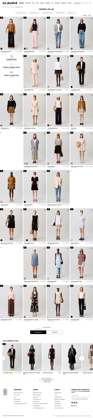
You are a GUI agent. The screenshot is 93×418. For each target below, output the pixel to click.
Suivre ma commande (18, 392)
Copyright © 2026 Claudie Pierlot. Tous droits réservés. (13, 415)
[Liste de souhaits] (21, 18)
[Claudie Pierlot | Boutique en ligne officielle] (10, 3)
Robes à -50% (71, 12)
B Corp (55, 394)
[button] (21, 3)
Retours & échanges (37, 394)
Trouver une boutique (58, 408)
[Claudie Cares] (5, 392)
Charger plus (38, 332)
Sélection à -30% (34, 12)
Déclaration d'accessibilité (59, 399)
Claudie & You (36, 397)
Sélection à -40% (20, 12)
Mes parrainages (36, 405)
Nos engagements (58, 397)
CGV (54, 415)
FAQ (14, 397)
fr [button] (82, 3)
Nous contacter (17, 394)
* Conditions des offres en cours (20, 403)
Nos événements (57, 403)
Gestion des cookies (79, 415)
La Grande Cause (57, 392)
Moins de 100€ (60, 12)
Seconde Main (57, 401)
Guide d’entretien (17, 401)
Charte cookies (71, 415)
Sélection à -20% (47, 12)
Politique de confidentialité (61, 415)
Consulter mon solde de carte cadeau (40, 403)
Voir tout (54, 332)
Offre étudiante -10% (37, 399)
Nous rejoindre (57, 405)
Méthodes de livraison (37, 392)
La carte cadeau (36, 401)
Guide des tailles (17, 399)
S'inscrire (89, 395)
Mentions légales (87, 415)
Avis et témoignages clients (38, 408)
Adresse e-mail (74, 395)
